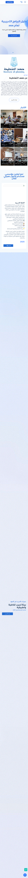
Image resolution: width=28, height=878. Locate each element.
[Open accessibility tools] (25, 875)
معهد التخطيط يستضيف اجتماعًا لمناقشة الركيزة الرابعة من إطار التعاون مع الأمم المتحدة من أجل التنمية (8, 156)
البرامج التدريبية (14, 35)
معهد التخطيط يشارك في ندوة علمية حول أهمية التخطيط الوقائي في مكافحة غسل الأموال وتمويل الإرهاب (8, 138)
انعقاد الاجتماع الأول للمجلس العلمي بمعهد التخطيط (15, 124)
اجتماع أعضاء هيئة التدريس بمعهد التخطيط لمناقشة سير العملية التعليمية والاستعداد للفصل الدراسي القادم (21, 156)
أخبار (10, 127)
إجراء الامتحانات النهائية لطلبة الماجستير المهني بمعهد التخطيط (21, 140)
